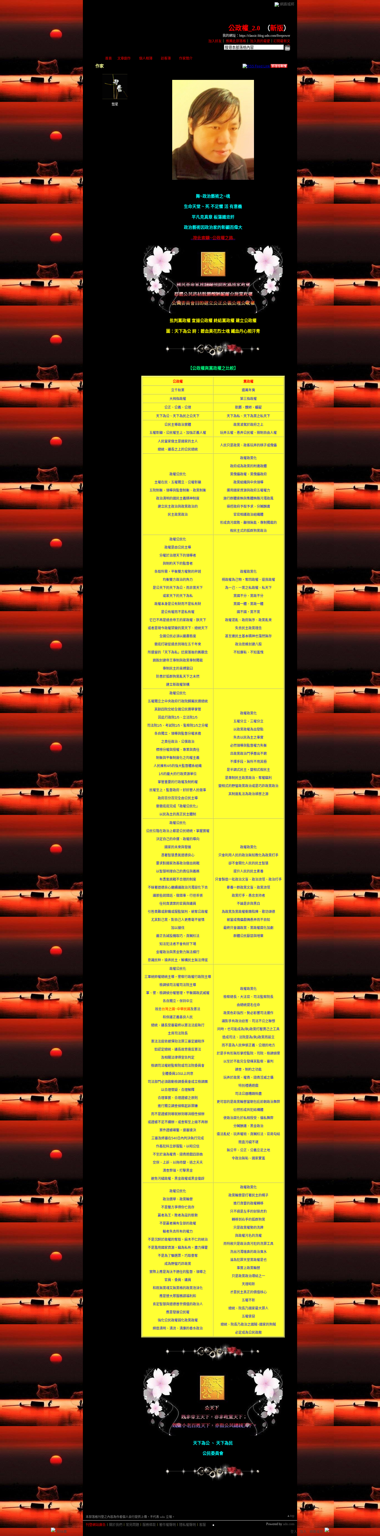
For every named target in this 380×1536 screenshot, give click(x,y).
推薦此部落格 (236, 41)
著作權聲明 (167, 1525)
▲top (290, 1516)
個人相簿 (145, 58)
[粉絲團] (53, 1530)
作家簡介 (186, 58)
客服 (202, 1525)
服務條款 (149, 1525)
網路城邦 (287, 4)
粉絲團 (62, 1532)
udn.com (288, 1524)
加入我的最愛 (260, 41)
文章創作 (124, 58)
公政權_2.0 (244, 28)
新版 (276, 28)
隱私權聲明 (187, 1525)
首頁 (108, 58)
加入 (303, 1532)
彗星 (115, 104)
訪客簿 (166, 58)
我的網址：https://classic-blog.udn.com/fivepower (256, 36)
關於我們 (115, 1525)
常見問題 (132, 1525)
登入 (293, 1532)
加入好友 (215, 41)
